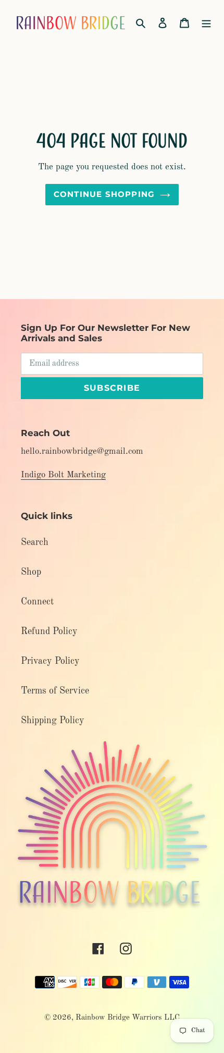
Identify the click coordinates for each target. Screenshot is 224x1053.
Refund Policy (49, 631)
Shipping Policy (52, 720)
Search (34, 542)
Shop (31, 572)
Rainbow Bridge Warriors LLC (128, 1018)
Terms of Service (55, 691)
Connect (37, 601)
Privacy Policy (50, 661)
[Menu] (206, 22)
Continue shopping (104, 194)
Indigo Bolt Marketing (63, 474)
